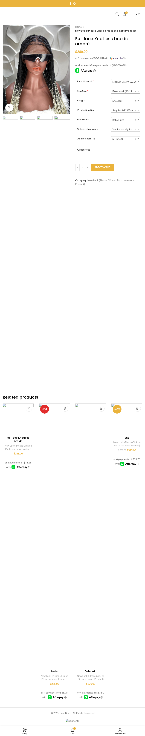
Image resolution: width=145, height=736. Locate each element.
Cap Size (82, 90)
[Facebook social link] (70, 3)
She (127, 437)
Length (81, 100)
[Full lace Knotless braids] (18, 419)
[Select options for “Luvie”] (65, 408)
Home (78, 26)
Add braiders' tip (86, 138)
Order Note (83, 149)
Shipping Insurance (87, 128)
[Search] (117, 14)
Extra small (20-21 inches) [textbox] (126, 91)
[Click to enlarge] (9, 108)
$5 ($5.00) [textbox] (124, 138)
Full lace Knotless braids (18, 439)
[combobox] (125, 81)
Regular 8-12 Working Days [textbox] (126, 110)
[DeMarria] (90, 536)
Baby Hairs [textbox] (124, 119)
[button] (108, 58)
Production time (86, 109)
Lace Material (85, 81)
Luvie (54, 671)
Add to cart (103, 167)
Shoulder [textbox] (124, 100)
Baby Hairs (83, 119)
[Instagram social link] (74, 3)
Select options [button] (29, 408)
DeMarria (91, 671)
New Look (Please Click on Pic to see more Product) (105, 30)
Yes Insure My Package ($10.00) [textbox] (126, 129)
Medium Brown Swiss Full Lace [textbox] (126, 81)
